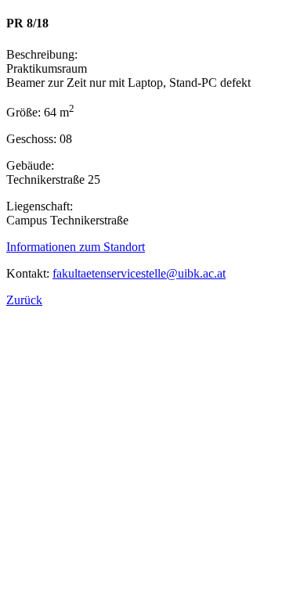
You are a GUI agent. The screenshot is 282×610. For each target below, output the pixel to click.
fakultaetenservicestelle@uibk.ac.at (139, 273)
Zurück (24, 300)
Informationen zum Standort (75, 246)
